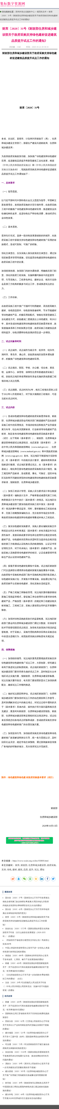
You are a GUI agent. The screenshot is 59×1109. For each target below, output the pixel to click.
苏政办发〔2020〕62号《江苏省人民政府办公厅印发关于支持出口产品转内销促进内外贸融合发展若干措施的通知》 (26, 1025)
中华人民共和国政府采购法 (17, 165)
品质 (25, 869)
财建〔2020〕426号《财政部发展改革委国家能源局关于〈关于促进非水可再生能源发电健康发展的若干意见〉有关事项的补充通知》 (26, 967)
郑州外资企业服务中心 (25, 12)
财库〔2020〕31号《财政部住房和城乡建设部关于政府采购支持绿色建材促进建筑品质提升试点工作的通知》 (29, 16)
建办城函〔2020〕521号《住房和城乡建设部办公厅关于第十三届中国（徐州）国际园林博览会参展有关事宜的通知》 (26, 1037)
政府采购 (51, 865)
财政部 (24, 865)
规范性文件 (42, 12)
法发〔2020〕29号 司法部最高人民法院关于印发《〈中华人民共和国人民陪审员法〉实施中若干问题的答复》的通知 (26, 986)
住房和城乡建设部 (37, 865)
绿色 (9, 869)
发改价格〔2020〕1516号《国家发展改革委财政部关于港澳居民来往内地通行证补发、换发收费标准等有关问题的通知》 (26, 1056)
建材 (14, 869)
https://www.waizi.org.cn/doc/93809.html (30, 861)
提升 (31, 869)
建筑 (20, 869)
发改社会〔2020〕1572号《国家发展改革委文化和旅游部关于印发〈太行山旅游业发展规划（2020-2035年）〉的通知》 (26, 932)
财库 (17, 865)
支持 (4, 869)
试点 (36, 869)
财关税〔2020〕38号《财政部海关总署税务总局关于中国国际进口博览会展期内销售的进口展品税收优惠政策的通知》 (26, 1087)
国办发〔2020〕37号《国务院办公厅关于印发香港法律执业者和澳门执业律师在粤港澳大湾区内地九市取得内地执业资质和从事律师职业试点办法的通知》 (26, 902)
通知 (42, 869)
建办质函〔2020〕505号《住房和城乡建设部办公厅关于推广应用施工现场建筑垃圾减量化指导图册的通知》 (25, 1075)
